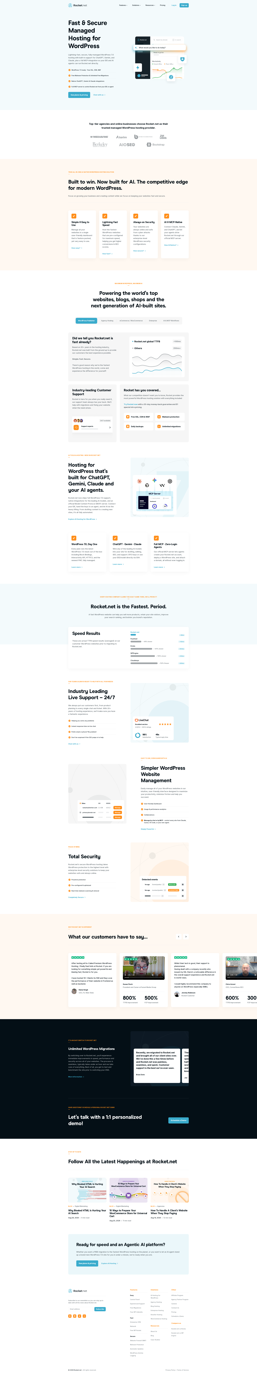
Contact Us (175, 1308)
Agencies (160, 1206)
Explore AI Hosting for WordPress (81, 519)
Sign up (184, 5)
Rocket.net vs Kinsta (178, 1329)
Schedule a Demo (178, 1120)
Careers (174, 1304)
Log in (174, 5)
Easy (132, 1295)
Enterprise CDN (135, 1322)
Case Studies (155, 1340)
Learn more (76, 567)
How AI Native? (170, 245)
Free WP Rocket (135, 1330)
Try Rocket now (131, 404)
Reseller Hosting (156, 1314)
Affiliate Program (177, 1295)
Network (133, 1326)
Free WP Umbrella (136, 1312)
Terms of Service (183, 1370)
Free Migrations (135, 1308)
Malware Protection (137, 1344)
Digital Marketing (81, 1206)
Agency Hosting (107, 321)
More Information (75, 1077)
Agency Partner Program (179, 1299)
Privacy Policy (170, 1370)
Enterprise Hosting (157, 1310)
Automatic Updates (136, 1349)
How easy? (75, 248)
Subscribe (100, 1309)
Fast (131, 1318)
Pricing (162, 5)
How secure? (138, 251)
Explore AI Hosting (108, 1263)
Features (122, 5)
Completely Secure (76, 897)
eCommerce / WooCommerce (131, 321)
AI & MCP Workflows (171, 321)
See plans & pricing (79, 95)
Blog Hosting (155, 1306)
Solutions (135, 5)
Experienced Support (137, 1304)
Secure (132, 1336)
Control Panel (135, 1299)
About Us (154, 1331)
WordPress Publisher (86, 321)
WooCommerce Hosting (159, 1319)
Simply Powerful (147, 829)
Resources (150, 5)
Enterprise (153, 321)
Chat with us (98, 95)
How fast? (106, 254)
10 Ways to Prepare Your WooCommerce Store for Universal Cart (128, 1213)
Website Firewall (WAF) (138, 1340)
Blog (70, 1206)
